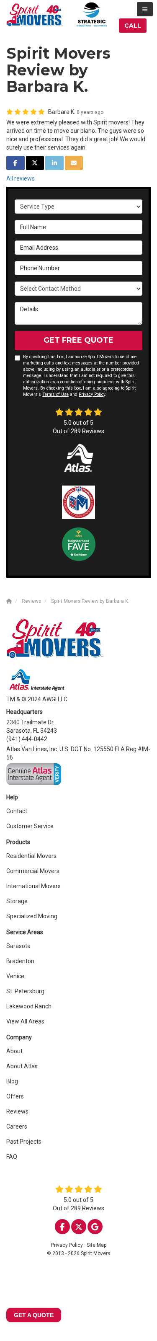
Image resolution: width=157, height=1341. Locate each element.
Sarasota (18, 946)
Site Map (96, 1245)
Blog (12, 1081)
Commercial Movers (32, 871)
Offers (15, 1096)
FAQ (11, 1156)
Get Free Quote (78, 340)
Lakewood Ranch (28, 1006)
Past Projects (23, 1141)
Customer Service (30, 826)
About (14, 1051)
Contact (16, 811)
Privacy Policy (92, 394)
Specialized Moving (31, 916)
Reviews (17, 1111)
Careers (16, 1126)
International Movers (33, 886)
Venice (15, 976)
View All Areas (25, 1021)
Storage (17, 901)
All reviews (20, 178)
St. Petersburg (25, 991)
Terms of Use (55, 394)
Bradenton (20, 961)
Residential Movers (31, 856)
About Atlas (22, 1066)
